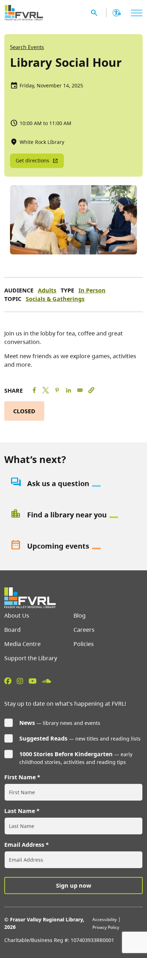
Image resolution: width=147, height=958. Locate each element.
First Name (20, 777)
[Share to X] (45, 390)
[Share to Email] (80, 390)
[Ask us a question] (73, 483)
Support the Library (30, 658)
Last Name (19, 811)
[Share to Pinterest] (57, 390)
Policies (84, 644)
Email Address (24, 845)
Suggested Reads (43, 738)
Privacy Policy (105, 927)
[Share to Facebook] (34, 390)
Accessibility (104, 919)
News (27, 723)
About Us (16, 615)
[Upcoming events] (73, 546)
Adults (47, 290)
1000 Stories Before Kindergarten (66, 754)
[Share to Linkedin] (68, 390)
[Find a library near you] (73, 515)
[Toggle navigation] (135, 13)
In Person (92, 290)
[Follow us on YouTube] (33, 681)
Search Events (27, 46)
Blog (80, 615)
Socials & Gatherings (55, 299)
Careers (84, 630)
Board (12, 630)
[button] (91, 390)
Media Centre (22, 644)
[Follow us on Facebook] (7, 681)
